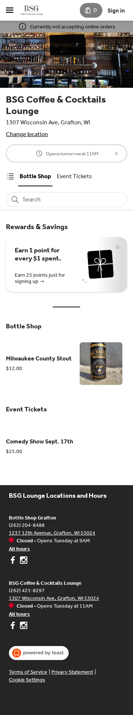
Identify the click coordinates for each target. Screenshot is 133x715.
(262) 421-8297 (27, 590)
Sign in (116, 10)
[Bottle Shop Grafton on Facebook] (13, 561)
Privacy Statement (72, 672)
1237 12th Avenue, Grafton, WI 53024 (52, 533)
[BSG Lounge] (31, 10)
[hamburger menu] (9, 10)
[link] (35, 176)
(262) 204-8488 (27, 525)
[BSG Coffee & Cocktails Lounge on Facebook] (13, 626)
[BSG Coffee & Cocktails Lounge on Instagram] (22, 626)
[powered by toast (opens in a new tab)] (38, 653)
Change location (27, 134)
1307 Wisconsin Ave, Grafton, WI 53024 (54, 598)
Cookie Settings (27, 680)
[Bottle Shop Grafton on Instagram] (22, 561)
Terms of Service (28, 672)
